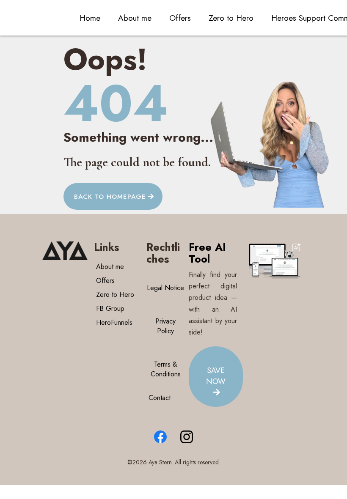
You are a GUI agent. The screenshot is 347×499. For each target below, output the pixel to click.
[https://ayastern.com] (65, 250)
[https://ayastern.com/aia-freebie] (275, 261)
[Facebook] (160, 437)
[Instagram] (187, 437)
